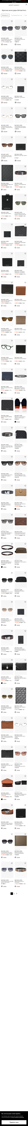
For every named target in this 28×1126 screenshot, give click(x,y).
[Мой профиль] (26, 4)
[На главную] (14, 5)
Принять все (14, 1122)
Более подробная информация (17, 1117)
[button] (14, 1118)
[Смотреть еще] (17, 894)
